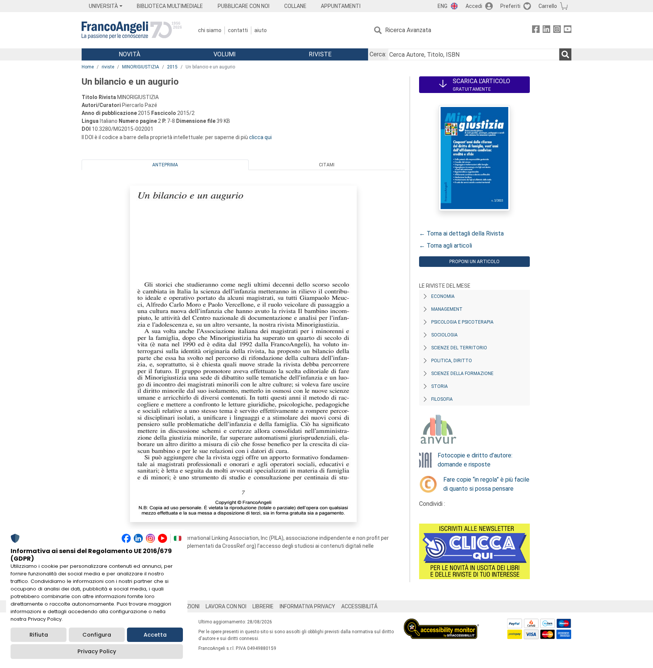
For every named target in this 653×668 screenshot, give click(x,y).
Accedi (474, 6)
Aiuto (260, 30)
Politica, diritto (451, 360)
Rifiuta (38, 635)
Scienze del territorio (459, 347)
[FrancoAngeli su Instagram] (557, 30)
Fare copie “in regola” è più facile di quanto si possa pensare (486, 484)
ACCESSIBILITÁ (359, 606)
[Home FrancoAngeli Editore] (132, 30)
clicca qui (260, 137)
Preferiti (510, 6)
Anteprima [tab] (165, 164)
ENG (442, 6)
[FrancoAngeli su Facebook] (536, 30)
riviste (108, 67)
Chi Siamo (209, 30)
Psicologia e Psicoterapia (462, 322)
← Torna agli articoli (445, 245)
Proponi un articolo (474, 261)
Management (447, 309)
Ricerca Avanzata (408, 30)
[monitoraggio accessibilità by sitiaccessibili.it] (441, 622)
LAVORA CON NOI (226, 606)
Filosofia (442, 399)
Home (88, 67)
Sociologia (444, 335)
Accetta (155, 635)
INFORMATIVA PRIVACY (307, 606)
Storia (439, 386)
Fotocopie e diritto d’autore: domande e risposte (475, 460)
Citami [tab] (326, 164)
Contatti (238, 30)
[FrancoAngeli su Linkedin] (546, 30)
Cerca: (378, 54)
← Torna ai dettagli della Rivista (461, 233)
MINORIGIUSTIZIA (140, 67)
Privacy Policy (96, 651)
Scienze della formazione (462, 373)
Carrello (547, 6)
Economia (443, 296)
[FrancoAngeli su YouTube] (567, 30)
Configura (96, 635)
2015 (172, 67)
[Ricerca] (565, 54)
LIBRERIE (263, 606)
